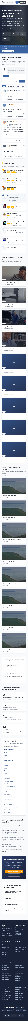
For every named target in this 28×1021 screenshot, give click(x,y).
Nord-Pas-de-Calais (9, 18)
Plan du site (18, 951)
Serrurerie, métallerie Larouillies (14, 676)
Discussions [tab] (11, 86)
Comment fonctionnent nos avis (20, 946)
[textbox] (16, 70)
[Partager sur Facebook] (8, 1015)
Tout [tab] (4, 86)
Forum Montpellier (6, 995)
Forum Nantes (5, 993)
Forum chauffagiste (6, 975)
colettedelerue (11, 90)
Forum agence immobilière (5, 970)
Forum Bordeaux (6, 991)
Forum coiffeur (5, 973)
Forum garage (5, 977)
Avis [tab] (18, 86)
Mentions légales (19, 949)
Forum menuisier (19, 973)
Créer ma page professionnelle (14, 871)
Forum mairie (18, 980)
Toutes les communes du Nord (9, 476)
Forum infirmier (5, 979)
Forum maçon (18, 971)
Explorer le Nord (14, 875)
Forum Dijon (18, 999)
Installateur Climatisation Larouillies (12, 666)
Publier (22, 81)
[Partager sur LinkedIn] (12, 1015)
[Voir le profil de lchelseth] (4, 122)
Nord (16, 18)
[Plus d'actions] (24, 90)
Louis (8, 104)
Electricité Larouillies (11, 673)
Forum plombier (5, 965)
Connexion (22, 2)
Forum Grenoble (19, 997)
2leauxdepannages (12, 145)
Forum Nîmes (5, 999)
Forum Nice (4, 989)
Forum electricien (6, 967)
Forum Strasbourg (6, 997)
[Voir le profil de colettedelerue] (4, 91)
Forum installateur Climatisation (19, 968)
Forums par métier (7, 963)
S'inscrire (17, 927)
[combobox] (10, 2)
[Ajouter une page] (17, 2)
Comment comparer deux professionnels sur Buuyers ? (12, 903)
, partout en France (16, 94)
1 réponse (23, 113)
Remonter (9, 99)
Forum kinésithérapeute (19, 975)
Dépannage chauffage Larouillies (14, 680)
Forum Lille (17, 991)
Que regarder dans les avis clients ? (11, 909)
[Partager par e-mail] (19, 1015)
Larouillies (20, 18)
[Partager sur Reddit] (15, 1015)
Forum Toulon (18, 989)
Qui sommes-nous (19, 944)
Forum (3, 18)
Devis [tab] (23, 86)
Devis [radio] (12, 76)
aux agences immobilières (11, 93)
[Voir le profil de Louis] (4, 105)
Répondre (20, 99)
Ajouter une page (6, 944)
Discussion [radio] (6, 76)
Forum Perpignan (19, 993)
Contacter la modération (18, 934)
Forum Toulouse (5, 987)
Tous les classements (9, 749)
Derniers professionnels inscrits (5, 947)
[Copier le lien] (22, 1015)
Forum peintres (18, 965)
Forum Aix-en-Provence (20, 987)
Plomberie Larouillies (11, 670)
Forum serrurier (19, 978)
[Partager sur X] (5, 1015)
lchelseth (9, 121)
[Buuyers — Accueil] (3, 2)
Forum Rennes (18, 995)
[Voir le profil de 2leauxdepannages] (4, 145)
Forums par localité (8, 985)
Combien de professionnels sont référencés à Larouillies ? (13, 891)
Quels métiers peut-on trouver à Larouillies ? (13, 897)
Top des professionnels (5, 951)
